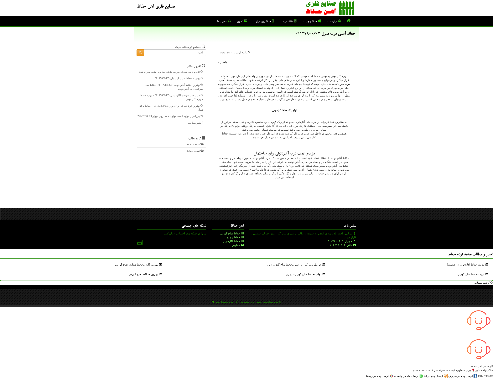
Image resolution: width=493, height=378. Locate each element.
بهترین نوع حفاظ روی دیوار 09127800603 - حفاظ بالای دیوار (171, 107)
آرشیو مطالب (195, 122)
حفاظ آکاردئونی (231, 241)
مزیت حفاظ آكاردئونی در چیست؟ (466, 264)
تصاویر (240, 21)
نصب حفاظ (193, 151)
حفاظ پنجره (311, 21)
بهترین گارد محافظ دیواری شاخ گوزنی (137, 264)
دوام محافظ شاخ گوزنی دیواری (304, 274)
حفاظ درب (288, 21)
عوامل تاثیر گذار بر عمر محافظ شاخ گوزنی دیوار (294, 264)
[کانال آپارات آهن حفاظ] (140, 243)
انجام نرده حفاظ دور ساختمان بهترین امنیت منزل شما (169, 71)
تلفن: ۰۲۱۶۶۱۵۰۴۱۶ (340, 245)
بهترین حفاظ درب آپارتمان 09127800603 (177, 78)
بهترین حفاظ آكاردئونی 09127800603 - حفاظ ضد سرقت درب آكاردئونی (174, 87)
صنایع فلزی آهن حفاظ (156, 6)
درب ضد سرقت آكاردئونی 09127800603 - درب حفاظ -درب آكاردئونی (171, 97)
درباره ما (333, 21)
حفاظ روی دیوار (263, 21)
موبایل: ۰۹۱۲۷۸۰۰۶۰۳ (339, 241)
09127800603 (485, 376)
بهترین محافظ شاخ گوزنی (144, 274)
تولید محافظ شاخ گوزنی (471, 274)
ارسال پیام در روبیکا (377, 376)
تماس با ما (222, 21)
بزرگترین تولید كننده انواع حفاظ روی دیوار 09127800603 (168, 116)
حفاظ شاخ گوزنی (230, 233)
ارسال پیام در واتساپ (406, 376)
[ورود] (213, 302)
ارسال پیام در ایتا (433, 376)
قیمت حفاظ (193, 144)
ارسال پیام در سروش (461, 376)
